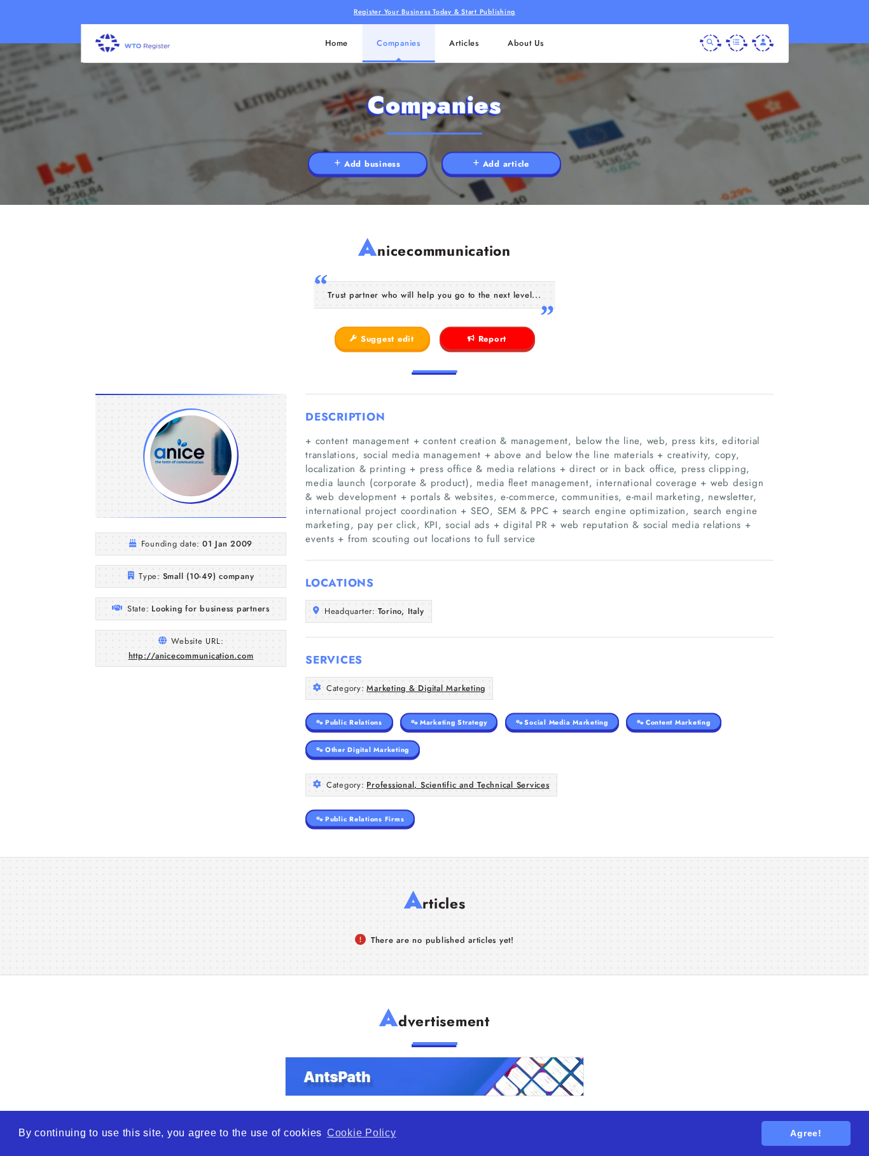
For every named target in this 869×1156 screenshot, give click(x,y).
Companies (399, 43)
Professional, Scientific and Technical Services (457, 785)
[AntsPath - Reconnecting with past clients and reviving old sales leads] (434, 1076)
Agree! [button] (806, 1133)
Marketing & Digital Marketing (425, 688)
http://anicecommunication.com (191, 656)
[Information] (736, 43)
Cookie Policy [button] (361, 1132)
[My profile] (763, 43)
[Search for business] (710, 43)
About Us (526, 43)
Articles (464, 43)
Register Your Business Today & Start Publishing (434, 12)
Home (336, 43)
